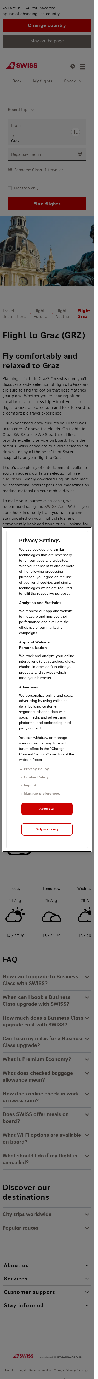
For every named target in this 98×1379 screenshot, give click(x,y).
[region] (47, 689)
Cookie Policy (36, 777)
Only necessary (47, 829)
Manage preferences (42, 793)
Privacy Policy (36, 769)
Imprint (30, 785)
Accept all (47, 808)
